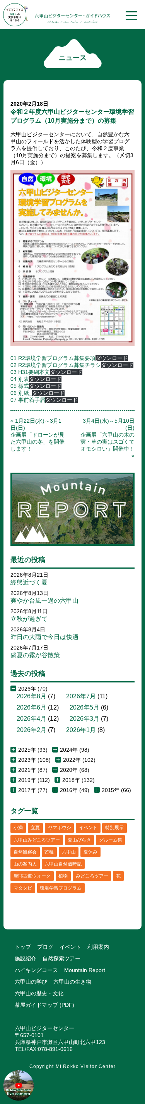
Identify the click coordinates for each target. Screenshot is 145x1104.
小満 (18, 827)
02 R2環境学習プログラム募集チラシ (55, 365)
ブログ (45, 947)
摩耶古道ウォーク (32, 876)
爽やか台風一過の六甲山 (44, 600)
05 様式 (19, 386)
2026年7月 (81, 696)
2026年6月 (31, 707)
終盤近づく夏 (29, 582)
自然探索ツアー (61, 958)
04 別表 (19, 379)
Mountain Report (84, 970)
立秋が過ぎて (29, 618)
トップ (23, 947)
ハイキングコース (36, 970)
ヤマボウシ (59, 827)
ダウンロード (112, 358)
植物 (63, 876)
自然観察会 (25, 852)
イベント (88, 827)
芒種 (49, 852)
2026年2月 (31, 730)
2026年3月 (84, 718)
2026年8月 (31, 696)
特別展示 (114, 827)
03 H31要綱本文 (30, 372)
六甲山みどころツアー (37, 840)
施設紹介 (25, 958)
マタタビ (23, 888)
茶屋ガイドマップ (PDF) (44, 1005)
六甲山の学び (31, 982)
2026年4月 (31, 718)
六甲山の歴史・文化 (39, 993)
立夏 (35, 827)
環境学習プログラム (61, 888)
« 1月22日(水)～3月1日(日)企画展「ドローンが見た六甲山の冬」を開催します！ (37, 435)
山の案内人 (25, 864)
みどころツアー (92, 876)
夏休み (90, 852)
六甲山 (69, 852)
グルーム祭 (110, 840)
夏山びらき (79, 840)
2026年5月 (84, 707)
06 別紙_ (21, 393)
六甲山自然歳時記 (63, 864)
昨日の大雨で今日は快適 (44, 637)
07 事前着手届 (27, 400)
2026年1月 (81, 730)
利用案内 (98, 947)
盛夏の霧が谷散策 (35, 655)
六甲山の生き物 (72, 982)
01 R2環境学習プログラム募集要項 (53, 358)
